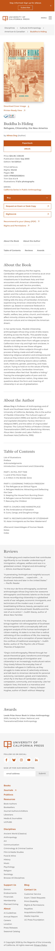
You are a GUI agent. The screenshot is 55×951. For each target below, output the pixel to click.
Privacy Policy (40, 945)
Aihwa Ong (12, 135)
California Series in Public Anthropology (22, 190)
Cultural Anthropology (30, 28)
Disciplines (10, 28)
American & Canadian (15, 31)
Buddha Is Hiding (38, 31)
